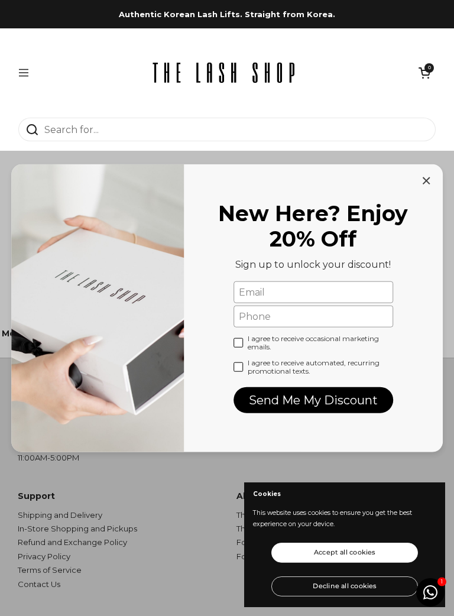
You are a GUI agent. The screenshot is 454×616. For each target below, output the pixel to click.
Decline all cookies (345, 585)
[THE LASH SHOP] (224, 73)
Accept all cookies (344, 552)
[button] (424, 73)
